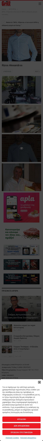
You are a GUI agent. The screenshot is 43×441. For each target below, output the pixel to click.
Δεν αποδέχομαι (21, 426)
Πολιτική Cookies (12, 438)
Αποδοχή (21, 419)
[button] (39, 382)
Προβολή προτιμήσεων (21, 432)
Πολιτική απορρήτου (28, 438)
